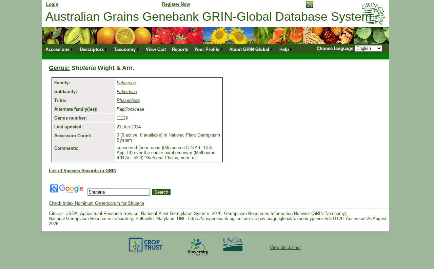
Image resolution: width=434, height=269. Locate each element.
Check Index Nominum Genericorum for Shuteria (96, 203)
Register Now (176, 4)
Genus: (59, 68)
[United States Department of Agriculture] (233, 249)
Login (52, 4)
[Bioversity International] (197, 256)
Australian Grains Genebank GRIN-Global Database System (208, 16)
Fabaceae (126, 82)
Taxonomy (125, 49)
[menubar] (169, 49)
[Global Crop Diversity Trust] (146, 252)
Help (284, 49)
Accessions (57, 49)
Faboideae (127, 91)
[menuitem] (59, 49)
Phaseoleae (128, 100)
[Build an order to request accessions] (309, 6)
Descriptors (92, 49)
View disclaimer (285, 247)
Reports (180, 49)
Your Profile (206, 49)
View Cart (156, 49)
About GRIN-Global (249, 49)
